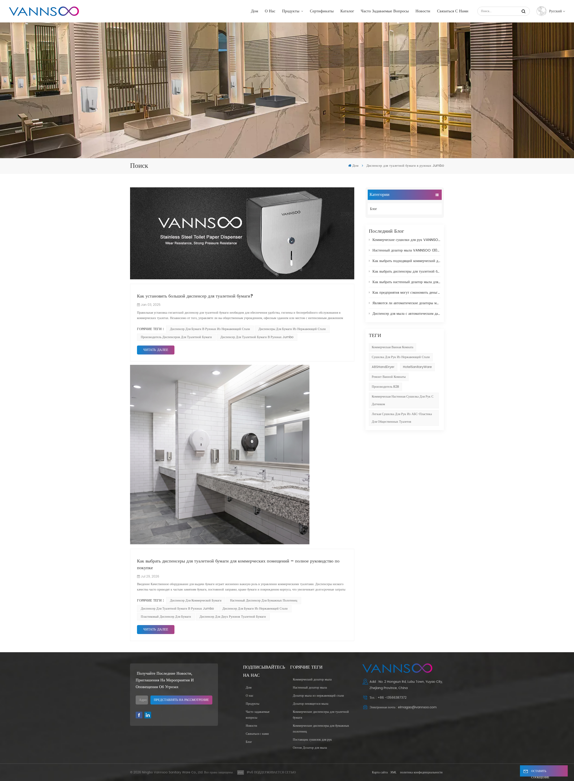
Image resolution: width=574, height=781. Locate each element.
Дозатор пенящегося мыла (310, 703)
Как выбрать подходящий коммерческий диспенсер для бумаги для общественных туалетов (406, 261)
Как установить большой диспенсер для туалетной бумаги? (195, 296)
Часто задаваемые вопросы (385, 11)
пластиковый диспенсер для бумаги (166, 616)
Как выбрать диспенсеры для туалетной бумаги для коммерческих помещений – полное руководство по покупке (406, 271)
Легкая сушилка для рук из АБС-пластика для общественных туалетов (402, 417)
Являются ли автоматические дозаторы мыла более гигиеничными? (406, 303)
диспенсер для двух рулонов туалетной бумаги (233, 616)
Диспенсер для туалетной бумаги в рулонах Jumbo (257, 337)
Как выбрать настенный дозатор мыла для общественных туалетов (406, 282)
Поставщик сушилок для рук (312, 739)
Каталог (347, 11)
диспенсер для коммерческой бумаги (196, 600)
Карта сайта (380, 772)
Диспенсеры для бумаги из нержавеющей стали (292, 329)
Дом (254, 11)
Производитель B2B (385, 386)
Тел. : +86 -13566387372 (388, 697)
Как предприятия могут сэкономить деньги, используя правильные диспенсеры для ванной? (406, 292)
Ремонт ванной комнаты (389, 376)
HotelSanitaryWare (417, 367)
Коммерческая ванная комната (392, 347)
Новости (422, 11)
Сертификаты (322, 11)
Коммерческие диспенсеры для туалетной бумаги (321, 714)
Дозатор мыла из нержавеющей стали (318, 695)
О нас (270, 11)
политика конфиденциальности (421, 772)
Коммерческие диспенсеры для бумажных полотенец (321, 728)
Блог (373, 209)
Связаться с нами (452, 11)
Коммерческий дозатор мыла (312, 679)
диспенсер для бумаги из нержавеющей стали (255, 608)
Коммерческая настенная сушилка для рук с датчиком (402, 400)
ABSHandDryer (383, 367)
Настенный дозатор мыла (310, 687)
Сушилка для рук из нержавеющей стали (401, 357)
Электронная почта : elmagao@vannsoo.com (403, 707)
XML (393, 772)
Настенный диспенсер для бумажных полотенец (263, 600)
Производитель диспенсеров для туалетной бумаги (176, 337)
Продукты (291, 11)
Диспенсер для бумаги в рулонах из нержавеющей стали (210, 329)
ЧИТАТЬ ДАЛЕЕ (155, 350)
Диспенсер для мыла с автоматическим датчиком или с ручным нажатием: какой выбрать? (406, 314)
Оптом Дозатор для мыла (310, 747)
